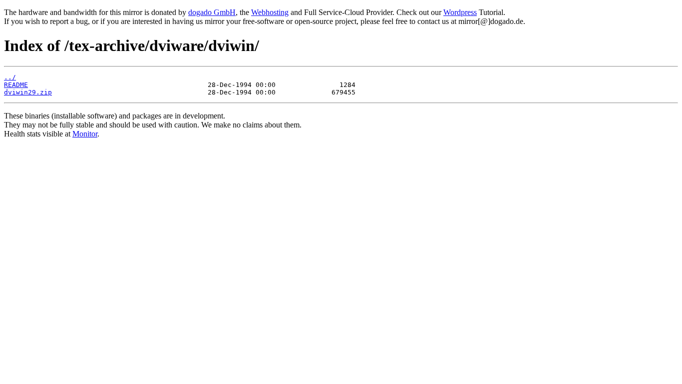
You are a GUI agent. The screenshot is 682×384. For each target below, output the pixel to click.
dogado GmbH (212, 12)
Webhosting (270, 12)
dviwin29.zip (28, 92)
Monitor (84, 134)
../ (10, 77)
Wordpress (460, 12)
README (16, 84)
